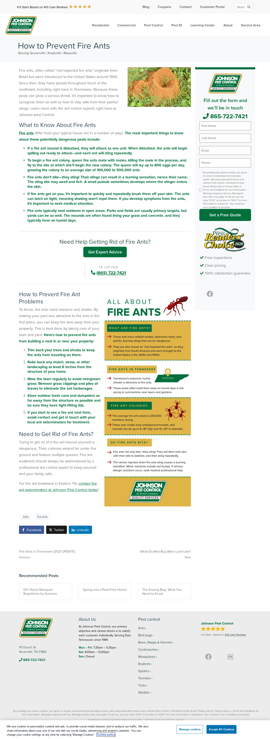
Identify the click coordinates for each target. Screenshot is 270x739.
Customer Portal (212, 6)
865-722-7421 (228, 116)
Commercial (126, 25)
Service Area (251, 25)
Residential (100, 25)
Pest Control (153, 25)
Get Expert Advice (105, 252)
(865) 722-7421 (111, 273)
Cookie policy (106, 734)
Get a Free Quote (225, 215)
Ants (26, 516)
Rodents (144, 663)
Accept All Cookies (221, 729)
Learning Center (202, 25)
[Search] (249, 7)
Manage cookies (190, 729)
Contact (186, 6)
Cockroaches (147, 649)
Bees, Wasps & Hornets (155, 642)
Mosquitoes (146, 656)
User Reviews (235, 634)
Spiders (143, 671)
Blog (146, 6)
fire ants (42, 516)
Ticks (142, 685)
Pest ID (176, 25)
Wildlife (143, 692)
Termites (144, 678)
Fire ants (26, 133)
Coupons (164, 6)
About (227, 25)
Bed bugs (145, 635)
